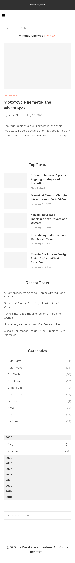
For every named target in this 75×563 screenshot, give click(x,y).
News (39, 408)
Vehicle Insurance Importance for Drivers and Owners (49, 218)
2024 (9, 463)
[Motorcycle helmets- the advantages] (37, 66)
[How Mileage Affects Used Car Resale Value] (15, 240)
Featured (39, 401)
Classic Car (39, 387)
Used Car (39, 414)
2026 (9, 437)
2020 (9, 485)
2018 (9, 496)
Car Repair (39, 381)
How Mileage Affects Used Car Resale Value (49, 237)
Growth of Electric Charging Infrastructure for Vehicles (49, 197)
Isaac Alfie (14, 115)
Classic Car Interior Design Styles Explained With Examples (49, 258)
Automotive (39, 367)
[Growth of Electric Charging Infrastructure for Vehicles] (15, 201)
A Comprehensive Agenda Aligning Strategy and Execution (48, 179)
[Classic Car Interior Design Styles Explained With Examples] (15, 260)
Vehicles (39, 421)
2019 (9, 491)
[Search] (71, 15)
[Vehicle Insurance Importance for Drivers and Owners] (15, 220)
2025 (9, 457)
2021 (9, 480)
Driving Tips (39, 394)
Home (7, 28)
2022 (9, 474)
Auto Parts (39, 361)
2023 (9, 468)
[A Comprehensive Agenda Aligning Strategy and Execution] (15, 180)
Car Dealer (39, 374)
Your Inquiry (37, 4)
